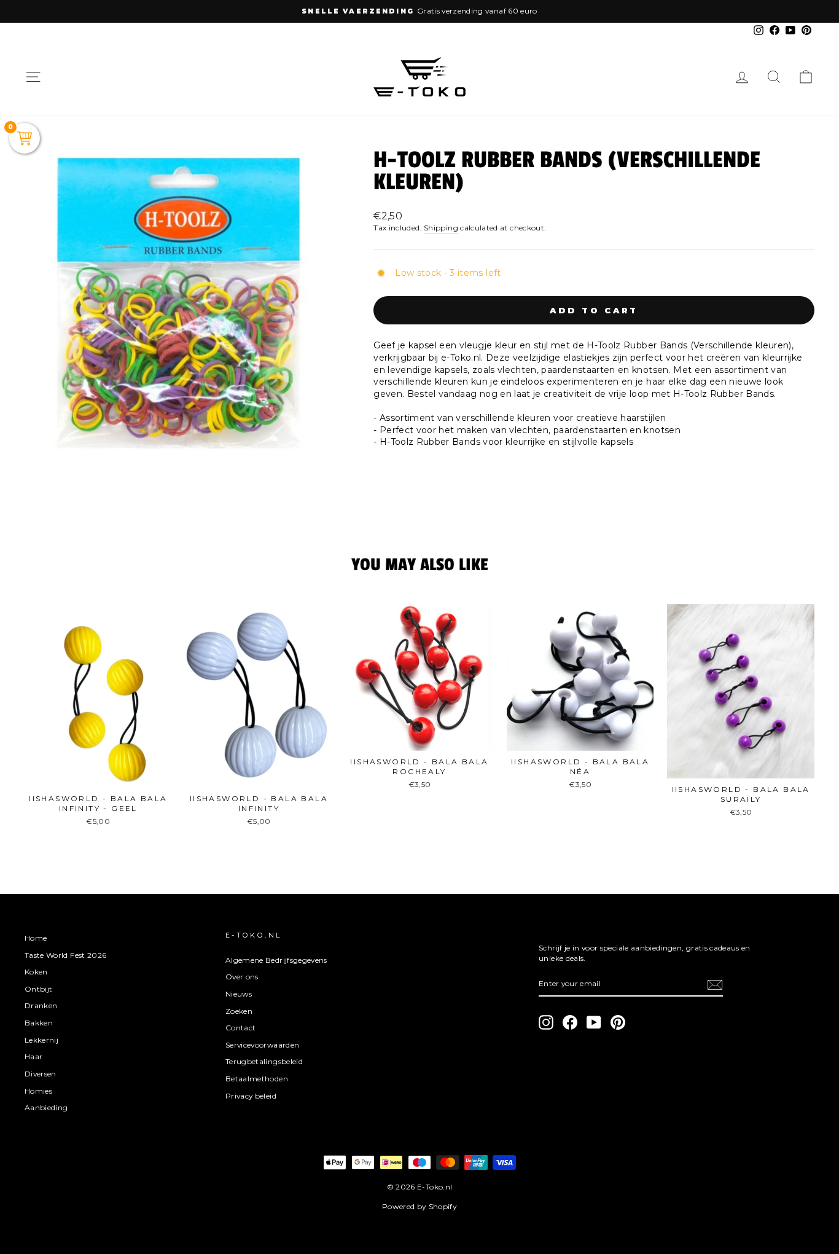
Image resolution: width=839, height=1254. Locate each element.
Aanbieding (46, 1107)
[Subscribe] (715, 985)
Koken (36, 971)
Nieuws (238, 993)
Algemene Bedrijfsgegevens (276, 960)
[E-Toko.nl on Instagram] (546, 1022)
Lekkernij (41, 1039)
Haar (33, 1056)
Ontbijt (38, 988)
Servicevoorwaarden (262, 1044)
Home (36, 937)
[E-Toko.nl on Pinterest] (618, 1022)
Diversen (41, 1073)
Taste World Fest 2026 (65, 955)
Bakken (39, 1022)
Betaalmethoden (256, 1078)
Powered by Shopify (419, 1206)
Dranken (41, 1005)
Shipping (441, 227)
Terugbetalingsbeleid (264, 1061)
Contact (240, 1027)
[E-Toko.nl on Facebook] (570, 1022)
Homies (38, 1090)
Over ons (242, 976)
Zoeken (238, 1011)
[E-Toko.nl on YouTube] (594, 1022)
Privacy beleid (250, 1095)
